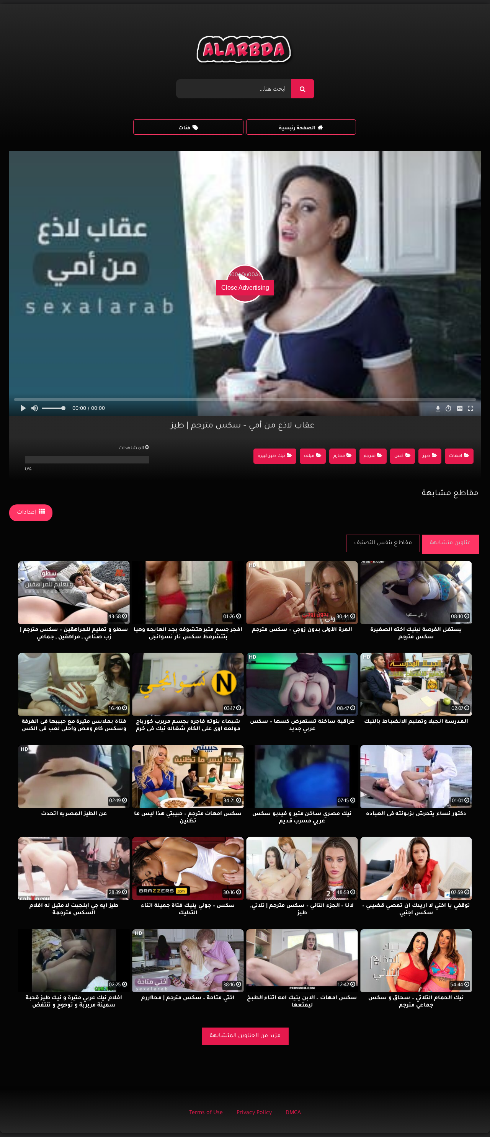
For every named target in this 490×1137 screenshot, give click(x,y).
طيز (426, 456)
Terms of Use (206, 1113)
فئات (184, 128)
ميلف (309, 456)
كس (398, 456)
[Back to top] (466, 1114)
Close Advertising (245, 287)
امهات (455, 456)
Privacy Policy (254, 1113)
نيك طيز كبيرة (271, 456)
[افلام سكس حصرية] (245, 51)
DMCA (293, 1113)
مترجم (370, 456)
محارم (339, 456)
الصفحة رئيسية (297, 128)
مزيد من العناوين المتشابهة (245, 1036)
